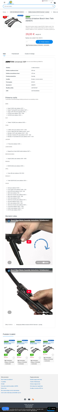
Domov (4, 12)
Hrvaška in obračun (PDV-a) (36, 388)
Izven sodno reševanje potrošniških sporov (11, 392)
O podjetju (3, 381)
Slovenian (45, 0)
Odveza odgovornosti (35, 383)
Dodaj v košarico (45, 41)
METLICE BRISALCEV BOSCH (17, 12)
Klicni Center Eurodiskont (7, 379)
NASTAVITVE (34, 410)
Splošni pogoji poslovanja (36, 379)
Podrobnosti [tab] (15, 53)
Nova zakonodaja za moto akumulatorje (10, 390)
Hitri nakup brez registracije (36, 386)
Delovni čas (3, 388)
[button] (22, 16)
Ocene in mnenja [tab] (29, 53)
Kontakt (2, 383)
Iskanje (53, 6)
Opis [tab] (4, 53)
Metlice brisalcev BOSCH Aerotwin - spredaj (39, 12)
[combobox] (27, 6)
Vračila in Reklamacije (35, 381)
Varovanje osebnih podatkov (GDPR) (9, 386)
